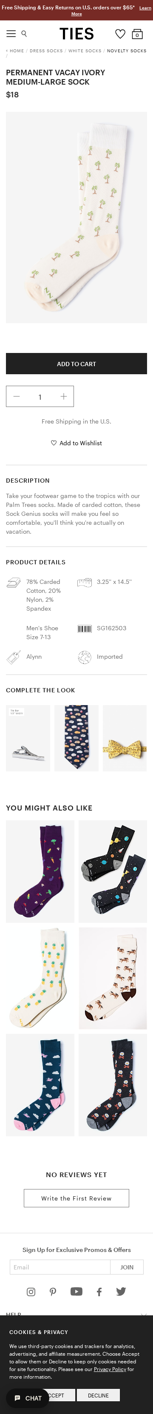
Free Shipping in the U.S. (76, 421)
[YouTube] (77, 1293)
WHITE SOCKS (85, 50)
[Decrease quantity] (16, 396)
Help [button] (13, 1314)
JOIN (126, 1267)
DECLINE (98, 1395)
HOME (17, 50)
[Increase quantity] (64, 396)
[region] (76, 217)
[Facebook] (100, 1293)
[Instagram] (32, 1293)
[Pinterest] (54, 1293)
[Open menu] (11, 31)
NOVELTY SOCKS (127, 50)
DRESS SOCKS (46, 50)
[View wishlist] (120, 32)
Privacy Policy (110, 1369)
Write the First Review (76, 1198)
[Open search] (24, 31)
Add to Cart (76, 363)
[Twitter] (121, 1293)
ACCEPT (54, 1395)
